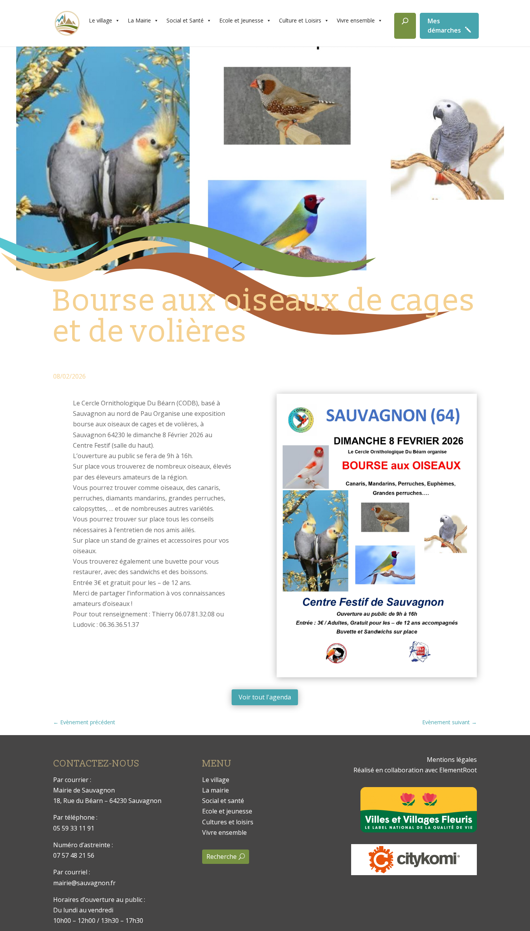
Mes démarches (444, 26)
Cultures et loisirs (227, 822)
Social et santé (223, 800)
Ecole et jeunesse (227, 811)
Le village (100, 20)
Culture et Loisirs (300, 20)
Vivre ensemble (356, 20)
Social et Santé (185, 20)
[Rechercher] (405, 26)
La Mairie (139, 20)
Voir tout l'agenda (265, 697)
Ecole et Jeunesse (241, 20)
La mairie (215, 790)
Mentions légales (452, 759)
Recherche (221, 856)
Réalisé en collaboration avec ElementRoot (415, 770)
